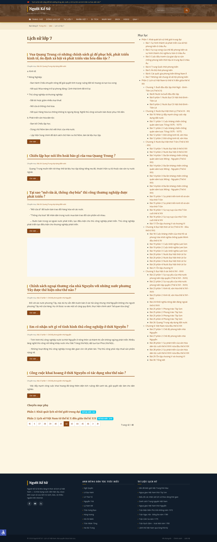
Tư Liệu (67, 19)
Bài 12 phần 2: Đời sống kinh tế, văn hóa (168, 138)
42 (66, 423)
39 (50, 423)
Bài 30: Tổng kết (157, 360)
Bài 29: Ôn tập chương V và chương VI (167, 356)
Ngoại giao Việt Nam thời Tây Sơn (153, 492)
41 (61, 423)
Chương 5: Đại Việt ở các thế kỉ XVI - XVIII (165, 271)
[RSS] (41, 503)
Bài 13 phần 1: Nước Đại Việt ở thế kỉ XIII (168, 148)
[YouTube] (35, 503)
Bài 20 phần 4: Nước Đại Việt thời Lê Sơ (168, 264)
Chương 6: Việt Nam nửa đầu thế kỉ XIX (164, 325)
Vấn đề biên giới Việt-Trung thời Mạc (154, 488)
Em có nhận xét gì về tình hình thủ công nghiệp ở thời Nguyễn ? (78, 327)
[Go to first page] (29, 423)
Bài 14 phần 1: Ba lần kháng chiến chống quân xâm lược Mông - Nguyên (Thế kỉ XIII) (169, 158)
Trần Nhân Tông (90, 523)
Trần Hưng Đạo (90, 510)
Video (126, 19)
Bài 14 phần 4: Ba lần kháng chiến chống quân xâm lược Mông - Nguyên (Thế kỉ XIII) (169, 189)
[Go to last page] (97, 423)
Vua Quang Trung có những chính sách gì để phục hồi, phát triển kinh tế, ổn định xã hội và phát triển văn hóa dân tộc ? (78, 56)
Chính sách (178, 538)
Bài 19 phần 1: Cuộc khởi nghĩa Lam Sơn (168, 244)
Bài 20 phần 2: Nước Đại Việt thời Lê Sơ (168, 257)
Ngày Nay (107, 19)
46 (88, 423)
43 (72, 423)
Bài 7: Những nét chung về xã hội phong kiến (167, 77)
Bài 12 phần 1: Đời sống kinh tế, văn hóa (168, 135)
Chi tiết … (34, 141)
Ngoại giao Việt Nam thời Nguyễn (152, 506)
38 (45, 423)
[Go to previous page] (34, 423)
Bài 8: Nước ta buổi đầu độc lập (164, 94)
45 (83, 423)
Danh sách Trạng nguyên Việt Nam (153, 501)
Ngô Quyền (88, 488)
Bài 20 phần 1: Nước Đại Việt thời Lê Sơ (168, 254)
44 (77, 423)
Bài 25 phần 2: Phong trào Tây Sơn (166, 312)
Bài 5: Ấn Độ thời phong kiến (159, 70)
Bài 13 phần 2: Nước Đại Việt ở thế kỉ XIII (168, 152)
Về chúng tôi (166, 538)
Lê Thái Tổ (88, 497)
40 (56, 423)
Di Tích (94, 19)
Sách (117, 19)
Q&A (135, 19)
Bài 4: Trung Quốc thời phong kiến (162, 66)
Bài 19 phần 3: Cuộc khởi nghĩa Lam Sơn (168, 250)
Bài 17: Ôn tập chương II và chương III (167, 223)
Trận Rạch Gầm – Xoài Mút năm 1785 (154, 523)
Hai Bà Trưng (89, 528)
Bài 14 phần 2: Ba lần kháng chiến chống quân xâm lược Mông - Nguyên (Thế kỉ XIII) (169, 169)
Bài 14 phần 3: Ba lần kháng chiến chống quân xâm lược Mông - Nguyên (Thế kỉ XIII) (169, 179)
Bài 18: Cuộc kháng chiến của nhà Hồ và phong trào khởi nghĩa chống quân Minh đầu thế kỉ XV (169, 237)
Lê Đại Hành (89, 492)
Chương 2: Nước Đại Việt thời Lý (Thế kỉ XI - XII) (168, 111)
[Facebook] (29, 503)
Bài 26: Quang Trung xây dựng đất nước (51, 66)
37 (39, 423)
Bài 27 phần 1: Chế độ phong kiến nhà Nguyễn (54, 298)
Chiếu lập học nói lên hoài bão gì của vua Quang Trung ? (72, 156)
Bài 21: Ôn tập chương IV (161, 268)
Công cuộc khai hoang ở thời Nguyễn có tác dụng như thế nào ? (77, 373)
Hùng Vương (89, 514)
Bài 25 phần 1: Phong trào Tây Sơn (166, 308)
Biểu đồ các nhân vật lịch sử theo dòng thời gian (158, 497)
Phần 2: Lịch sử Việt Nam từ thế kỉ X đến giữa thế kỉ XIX (61, 418)
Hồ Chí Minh (89, 519)
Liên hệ (187, 538)
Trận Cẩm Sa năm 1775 (148, 519)
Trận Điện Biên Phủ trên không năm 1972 (156, 510)
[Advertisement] (81, 257)
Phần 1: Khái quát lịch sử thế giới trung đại (53, 411)
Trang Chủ (37, 19)
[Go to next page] (93, 423)
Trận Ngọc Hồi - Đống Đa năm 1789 (153, 514)
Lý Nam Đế (88, 506)
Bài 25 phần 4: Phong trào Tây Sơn (166, 319)
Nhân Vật (81, 19)
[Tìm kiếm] (187, 10)
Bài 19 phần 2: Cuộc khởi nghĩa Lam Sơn (168, 247)
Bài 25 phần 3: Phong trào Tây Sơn (166, 315)
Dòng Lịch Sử (53, 19)
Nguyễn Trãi (89, 501)
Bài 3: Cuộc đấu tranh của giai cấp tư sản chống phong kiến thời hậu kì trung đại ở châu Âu (167, 60)
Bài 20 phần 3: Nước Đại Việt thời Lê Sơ (168, 261)
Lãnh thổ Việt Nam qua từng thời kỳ (153, 528)
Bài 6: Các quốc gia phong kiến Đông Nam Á (166, 73)
